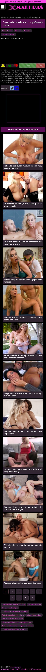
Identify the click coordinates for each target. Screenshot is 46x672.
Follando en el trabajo (34, 615)
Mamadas (27, 31)
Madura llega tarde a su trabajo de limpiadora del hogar (23, 508)
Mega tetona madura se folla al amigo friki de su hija (23, 394)
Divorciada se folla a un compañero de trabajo (23, 24)
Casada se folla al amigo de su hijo (13, 604)
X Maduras (4, 17)
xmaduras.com (15, 667)
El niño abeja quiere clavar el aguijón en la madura (23, 280)
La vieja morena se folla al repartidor (14, 629)
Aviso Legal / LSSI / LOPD (10, 669)
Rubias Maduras (7, 31)
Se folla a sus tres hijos (10, 608)
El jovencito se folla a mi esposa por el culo (16, 622)
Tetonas (18, 31)
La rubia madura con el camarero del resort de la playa (23, 243)
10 (32, 598)
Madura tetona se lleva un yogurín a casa (22, 583)
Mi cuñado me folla (34, 604)
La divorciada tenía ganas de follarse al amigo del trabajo (23, 470)
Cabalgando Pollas (8, 34)
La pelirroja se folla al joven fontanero (15, 611)
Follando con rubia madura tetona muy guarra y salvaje (23, 167)
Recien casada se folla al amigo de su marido (17, 626)
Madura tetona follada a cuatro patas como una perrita (23, 318)
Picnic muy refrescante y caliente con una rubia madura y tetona (23, 356)
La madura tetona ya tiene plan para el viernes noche (23, 205)
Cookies (24, 669)
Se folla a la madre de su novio (12, 619)
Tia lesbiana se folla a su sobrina (13, 615)
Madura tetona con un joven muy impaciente (23, 432)
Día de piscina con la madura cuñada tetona (23, 546)
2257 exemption (35, 669)
